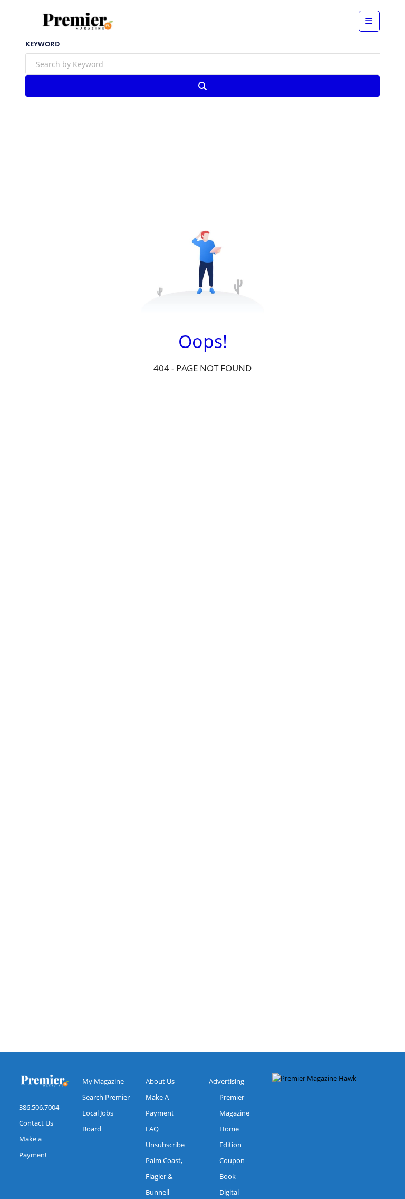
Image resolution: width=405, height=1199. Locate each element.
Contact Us (36, 1123)
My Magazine (103, 1081)
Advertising (226, 1081)
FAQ (152, 1129)
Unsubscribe (165, 1144)
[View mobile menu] (369, 21)
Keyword (42, 44)
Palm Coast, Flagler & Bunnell (164, 1176)
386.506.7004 (39, 1107)
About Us (160, 1081)
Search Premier (106, 1097)
